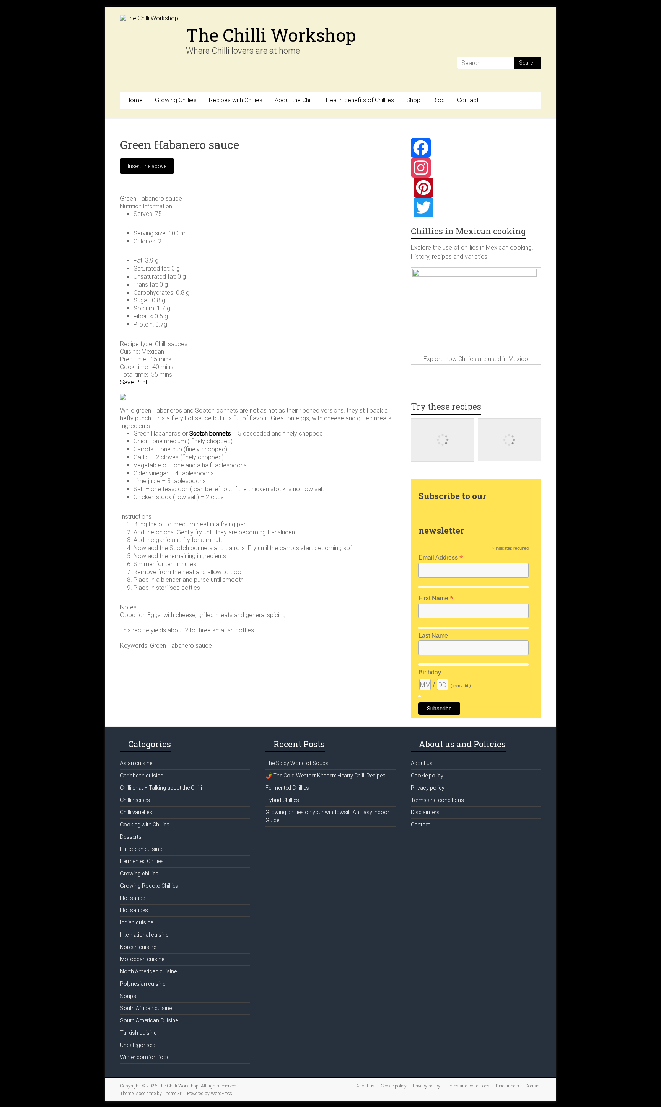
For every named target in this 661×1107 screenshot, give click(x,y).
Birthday (429, 672)
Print (141, 382)
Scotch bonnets (210, 433)
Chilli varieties (136, 812)
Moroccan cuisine (142, 959)
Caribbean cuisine (141, 775)
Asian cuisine (136, 763)
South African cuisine (146, 1008)
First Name (435, 598)
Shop (413, 100)
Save (127, 382)
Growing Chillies (176, 100)
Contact (468, 100)
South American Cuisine (149, 1020)
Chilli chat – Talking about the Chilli (161, 788)
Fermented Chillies (142, 861)
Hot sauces (134, 910)
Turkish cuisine (138, 1033)
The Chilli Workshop (271, 34)
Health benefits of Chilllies (360, 100)
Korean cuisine (138, 947)
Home (134, 100)
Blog (439, 100)
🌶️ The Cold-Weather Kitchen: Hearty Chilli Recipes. (326, 775)
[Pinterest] (476, 188)
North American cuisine (148, 971)
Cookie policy (427, 775)
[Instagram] (476, 168)
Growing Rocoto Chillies (149, 886)
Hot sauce (132, 898)
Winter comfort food (145, 1057)
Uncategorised (137, 1045)
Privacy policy (427, 788)
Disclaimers (425, 812)
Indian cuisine (136, 922)
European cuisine (141, 849)
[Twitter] (476, 207)
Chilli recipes (135, 800)
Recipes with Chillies (235, 100)
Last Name (433, 635)
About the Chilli (294, 100)
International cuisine (144, 935)
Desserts (131, 837)
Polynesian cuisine (142, 984)
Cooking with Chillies (144, 824)
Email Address (440, 557)
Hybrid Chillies (282, 800)
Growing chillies (139, 873)
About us (422, 763)
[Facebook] (476, 148)
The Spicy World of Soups (297, 763)
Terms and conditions (437, 800)
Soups (128, 996)
